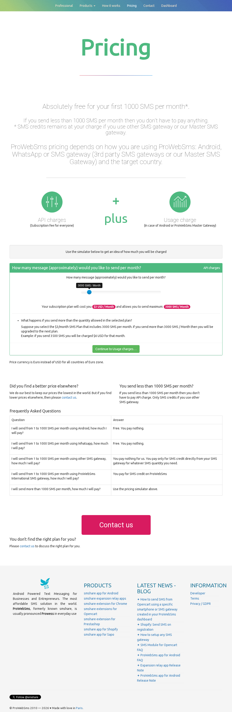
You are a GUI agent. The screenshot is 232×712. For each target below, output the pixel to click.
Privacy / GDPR (200, 603)
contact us (69, 397)
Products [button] (86, 5)
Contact (149, 5)
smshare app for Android (101, 593)
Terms (194, 598)
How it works (111, 5)
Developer (197, 593)
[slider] (89, 292)
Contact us (116, 525)
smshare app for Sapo (99, 634)
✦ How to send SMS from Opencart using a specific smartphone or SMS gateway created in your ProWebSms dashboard (157, 609)
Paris (79, 708)
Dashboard (169, 5)
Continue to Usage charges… (116, 349)
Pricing (132, 5)
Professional (64, 5)
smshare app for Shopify (101, 629)
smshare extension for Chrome (105, 603)
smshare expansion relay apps (105, 598)
